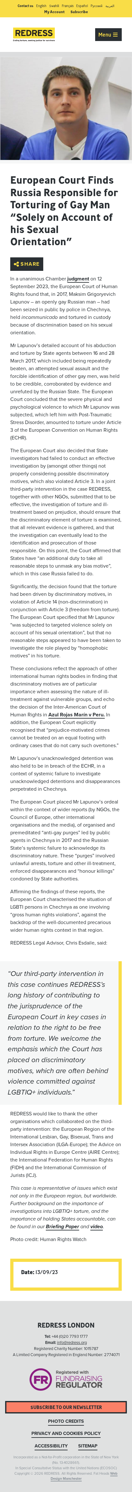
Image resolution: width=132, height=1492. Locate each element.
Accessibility (51, 1446)
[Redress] (34, 35)
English (41, 6)
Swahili (54, 6)
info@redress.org (72, 1342)
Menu (105, 34)
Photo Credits (66, 1421)
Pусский (97, 6)
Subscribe (79, 11)
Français (68, 6)
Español (82, 6)
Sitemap (87, 1446)
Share (30, 264)
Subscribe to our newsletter (66, 1407)
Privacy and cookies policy (66, 1433)
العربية (109, 6)
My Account (54, 11)
